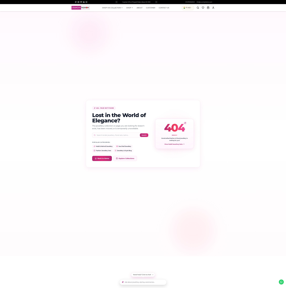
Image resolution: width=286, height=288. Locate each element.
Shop (128, 8)
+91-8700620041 (190, 2)
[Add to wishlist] (203, 7)
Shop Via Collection (111, 8)
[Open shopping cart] (208, 7)
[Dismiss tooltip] (153, 275)
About (139, 8)
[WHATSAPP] (86, 2)
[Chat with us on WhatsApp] (281, 281)
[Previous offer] (116, 2)
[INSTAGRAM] (78, 2)
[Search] (198, 7)
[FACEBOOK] (76, 2)
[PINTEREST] (81, 2)
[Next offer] (156, 2)
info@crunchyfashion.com (204, 2)
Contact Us (164, 8)
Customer (150, 8)
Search (144, 135)
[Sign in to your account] (213, 7)
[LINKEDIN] (84, 2)
